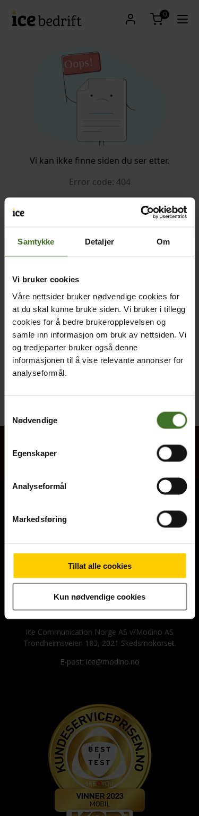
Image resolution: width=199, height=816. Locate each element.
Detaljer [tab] (99, 241)
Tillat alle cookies (100, 565)
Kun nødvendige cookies (99, 596)
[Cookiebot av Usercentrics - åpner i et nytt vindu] (142, 212)
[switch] (172, 452)
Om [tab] (163, 241)
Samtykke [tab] (36, 241)
